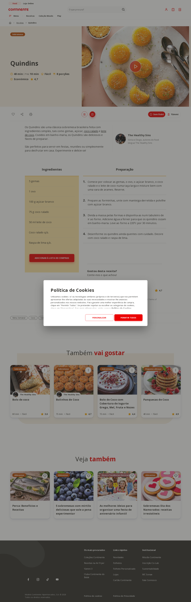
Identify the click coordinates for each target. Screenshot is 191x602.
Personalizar (99, 317)
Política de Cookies (121, 308)
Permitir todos (128, 317)
